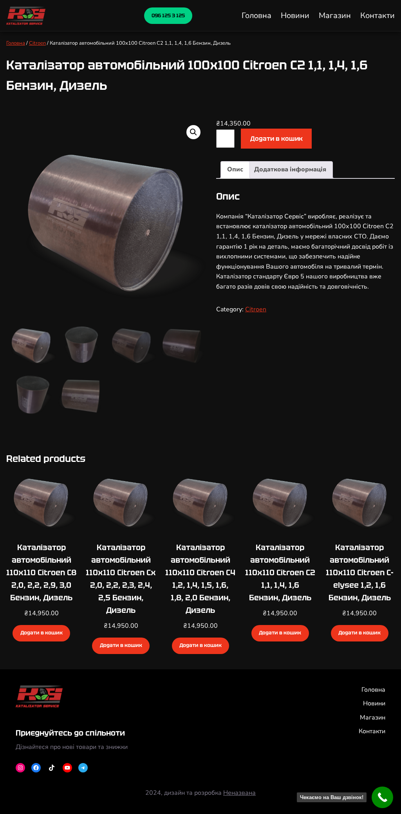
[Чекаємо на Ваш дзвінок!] (382, 797)
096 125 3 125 (168, 15)
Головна (15, 43)
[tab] (235, 169)
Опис (235, 169)
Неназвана (239, 793)
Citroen (37, 43)
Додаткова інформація (290, 169)
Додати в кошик (276, 138)
